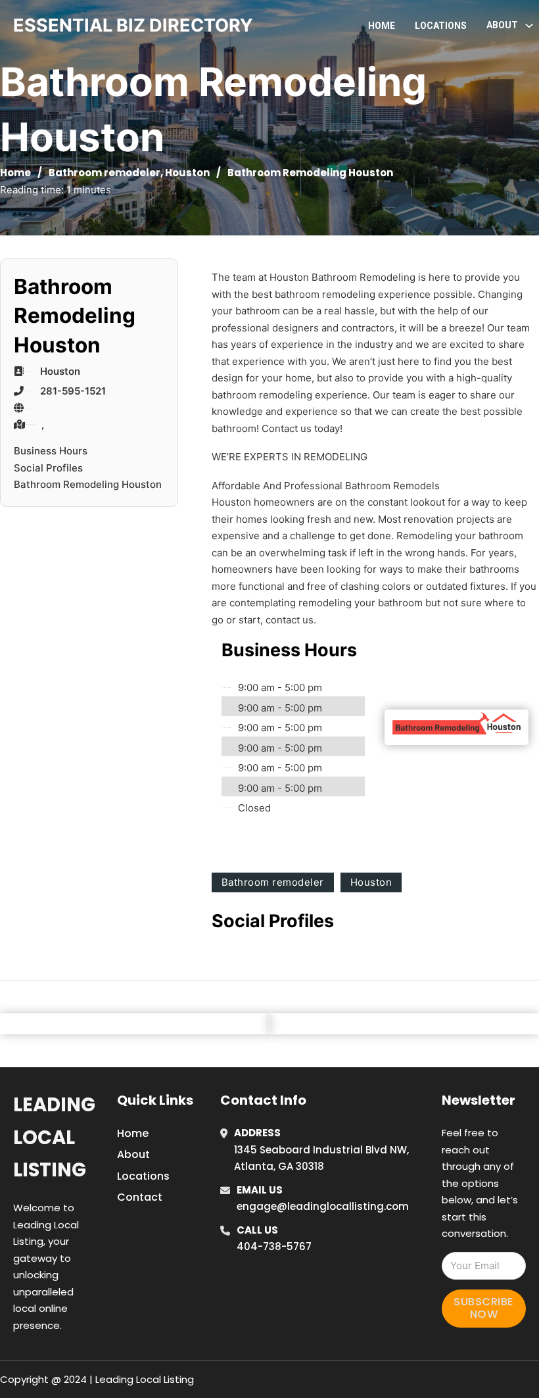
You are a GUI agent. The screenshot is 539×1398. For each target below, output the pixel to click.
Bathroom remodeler (104, 173)
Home (381, 25)
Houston (187, 173)
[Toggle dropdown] (529, 25)
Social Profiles (48, 468)
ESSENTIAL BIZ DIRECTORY (133, 25)
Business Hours (50, 451)
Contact (139, 1197)
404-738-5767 (274, 1246)
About (133, 1154)
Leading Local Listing (54, 1137)
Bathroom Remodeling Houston (88, 484)
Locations (441, 25)
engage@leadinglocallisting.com (323, 1206)
